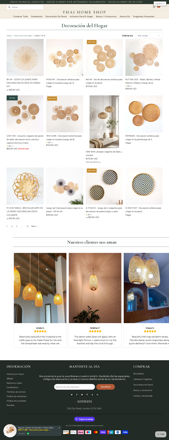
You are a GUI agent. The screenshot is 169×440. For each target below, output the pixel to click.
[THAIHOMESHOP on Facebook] (77, 395)
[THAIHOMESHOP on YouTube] (82, 395)
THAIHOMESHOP (78, 426)
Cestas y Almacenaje (142, 395)
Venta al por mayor (15, 374)
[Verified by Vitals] (28, 433)
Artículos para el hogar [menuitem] (81, 16)
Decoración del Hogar (85, 25)
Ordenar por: (128, 35)
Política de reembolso (17, 396)
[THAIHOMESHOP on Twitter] (71, 395)
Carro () (158, 7)
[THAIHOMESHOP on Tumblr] (92, 395)
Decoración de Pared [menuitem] (56, 16)
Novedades (138, 373)
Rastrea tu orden (14, 383)
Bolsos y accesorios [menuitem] (106, 16)
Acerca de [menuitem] (125, 16)
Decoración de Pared (143, 384)
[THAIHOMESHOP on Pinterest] (87, 395)
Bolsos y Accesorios (142, 390)
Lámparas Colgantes (142, 379)
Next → (34, 226)
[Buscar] (9, 7)
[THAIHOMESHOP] (84, 12)
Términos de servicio (16, 391)
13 (27, 226)
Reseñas (11, 405)
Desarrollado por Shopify (94, 426)
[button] (160, 3)
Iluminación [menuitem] (37, 16)
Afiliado (10, 378)
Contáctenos (12, 387)
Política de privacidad (16, 400)
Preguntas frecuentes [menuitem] (143, 16)
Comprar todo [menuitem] (20, 16)
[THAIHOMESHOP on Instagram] (97, 395)
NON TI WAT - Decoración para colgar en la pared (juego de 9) (34, 430)
